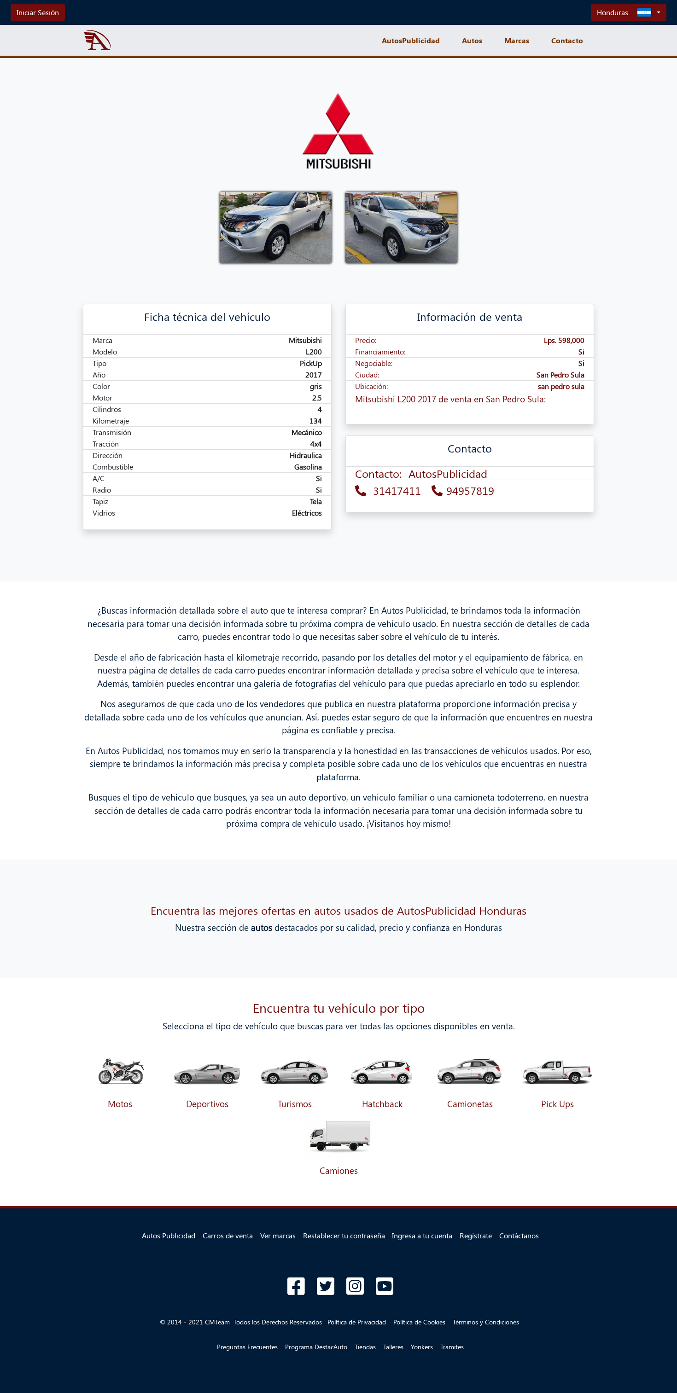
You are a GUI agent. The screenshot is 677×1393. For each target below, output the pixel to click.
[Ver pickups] (557, 1070)
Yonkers (422, 1346)
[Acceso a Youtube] (384, 1286)
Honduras (612, 12)
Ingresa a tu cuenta (422, 1235)
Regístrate (476, 1235)
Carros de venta (228, 1235)
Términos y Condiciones (486, 1322)
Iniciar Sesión (38, 12)
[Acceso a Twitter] (325, 1286)
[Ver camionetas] (470, 1070)
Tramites (452, 1346)
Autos (472, 40)
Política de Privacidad (356, 1322)
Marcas (516, 40)
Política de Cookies (419, 1322)
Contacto (567, 40)
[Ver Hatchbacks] (382, 1070)
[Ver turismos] (120, 1070)
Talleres (393, 1346)
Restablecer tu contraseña (344, 1235)
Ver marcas (278, 1235)
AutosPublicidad (411, 40)
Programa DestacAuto (316, 1346)
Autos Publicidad (168, 1235)
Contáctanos (519, 1235)
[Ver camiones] (338, 1137)
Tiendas (365, 1346)
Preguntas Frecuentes (247, 1346)
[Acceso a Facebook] (296, 1286)
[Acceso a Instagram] (355, 1286)
